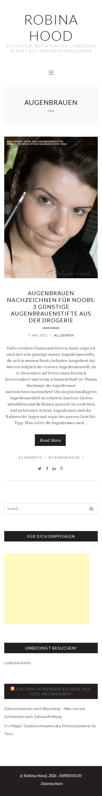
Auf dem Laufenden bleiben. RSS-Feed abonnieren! (54, 691)
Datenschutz (52, 783)
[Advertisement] (46, 588)
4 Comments (30, 457)
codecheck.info (17, 662)
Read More (50, 440)
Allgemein (64, 335)
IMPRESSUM (70, 775)
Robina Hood (67, 457)
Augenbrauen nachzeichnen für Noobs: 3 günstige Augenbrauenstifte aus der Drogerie (51, 306)
